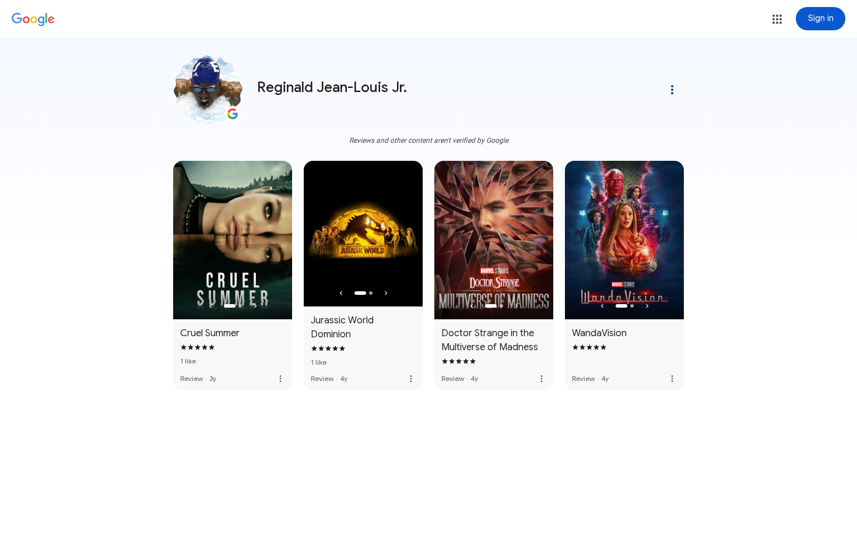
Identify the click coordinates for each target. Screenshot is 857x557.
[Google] (33, 20)
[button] (777, 19)
